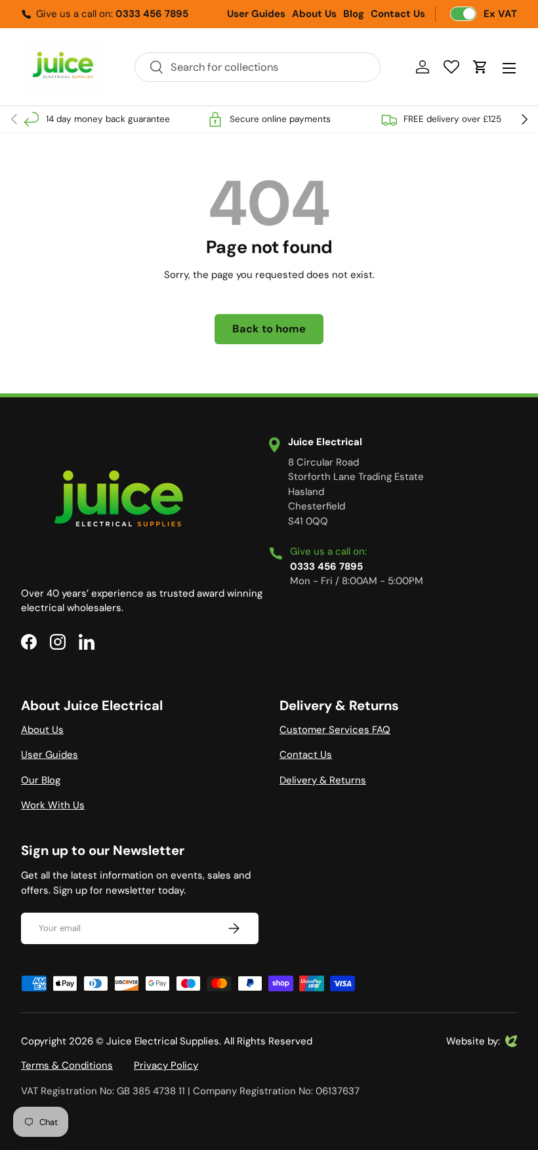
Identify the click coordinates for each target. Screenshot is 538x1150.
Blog (353, 13)
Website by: (473, 1042)
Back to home (269, 329)
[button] (480, 66)
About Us (314, 13)
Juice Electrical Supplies (162, 1041)
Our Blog (40, 780)
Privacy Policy (166, 1065)
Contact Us (398, 13)
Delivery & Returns (322, 780)
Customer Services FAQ (334, 729)
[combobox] (257, 67)
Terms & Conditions (67, 1065)
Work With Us (53, 805)
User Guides (256, 13)
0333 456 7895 (151, 13)
